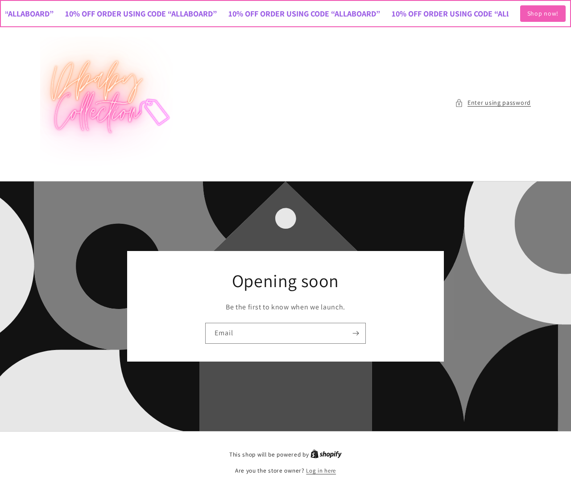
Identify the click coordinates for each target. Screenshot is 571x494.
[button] (493, 102)
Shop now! (543, 13)
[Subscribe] (355, 333)
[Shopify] (326, 454)
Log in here (321, 470)
